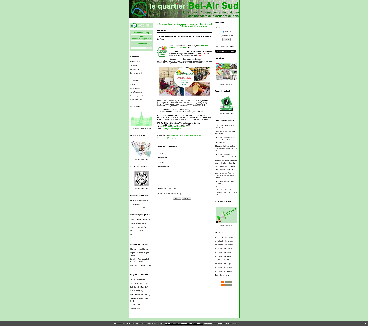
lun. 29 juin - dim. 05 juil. (223, 264)
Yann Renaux (219, 167)
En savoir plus (231, 324)
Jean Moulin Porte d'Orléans (140, 298)
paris (177, 138)
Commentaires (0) (163, 138)
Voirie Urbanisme (136, 92)
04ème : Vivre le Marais (138, 223)
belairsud (218, 161)
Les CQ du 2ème (136, 279)
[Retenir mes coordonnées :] (178, 189)
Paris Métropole (135, 80)
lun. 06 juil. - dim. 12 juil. (223, 260)
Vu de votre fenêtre (136, 99)
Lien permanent (195, 135)
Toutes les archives (222, 275)
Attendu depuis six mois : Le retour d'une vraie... (226, 192)
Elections (133, 77)
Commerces (134, 69)
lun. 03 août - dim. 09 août (224, 245)
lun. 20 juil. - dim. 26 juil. (223, 252)
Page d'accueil (206, 24)
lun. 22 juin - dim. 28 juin (223, 267)
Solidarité (133, 84)
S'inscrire (228, 31)
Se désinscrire (228, 35)
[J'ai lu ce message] (365, 323)
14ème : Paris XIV (136, 231)
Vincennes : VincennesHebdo (140, 265)
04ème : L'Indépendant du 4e (140, 219)
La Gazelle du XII (221, 181)
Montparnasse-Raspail (138, 295)
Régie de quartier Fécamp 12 (140, 200)
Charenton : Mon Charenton (140, 249)
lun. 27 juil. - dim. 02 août (223, 248)
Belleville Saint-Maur (137, 287)
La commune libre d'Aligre (139, 208)
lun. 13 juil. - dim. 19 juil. (223, 256)
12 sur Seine (134, 291)
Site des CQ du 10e (137, 283)
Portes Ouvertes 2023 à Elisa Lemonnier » (196, 26)
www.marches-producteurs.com (173, 127)
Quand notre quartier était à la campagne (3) (225, 140)
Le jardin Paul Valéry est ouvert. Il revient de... (226, 148)
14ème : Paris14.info (137, 235)
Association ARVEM (137, 204)
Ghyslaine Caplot (221, 137)
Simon (217, 131)
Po (216, 125)
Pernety (133, 304)
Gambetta (133, 308)
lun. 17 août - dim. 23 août (224, 237)
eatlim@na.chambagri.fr (171, 129)
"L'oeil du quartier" (136, 96)
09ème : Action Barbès (138, 227)
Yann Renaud (219, 173)
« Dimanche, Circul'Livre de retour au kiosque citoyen (178, 24)
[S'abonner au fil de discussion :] (181, 194)
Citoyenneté (134, 65)
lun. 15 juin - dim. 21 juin (223, 271)
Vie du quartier (135, 88)
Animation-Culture (136, 61)
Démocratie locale (136, 73)
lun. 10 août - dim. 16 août (224, 241)
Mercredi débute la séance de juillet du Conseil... (225, 175)
